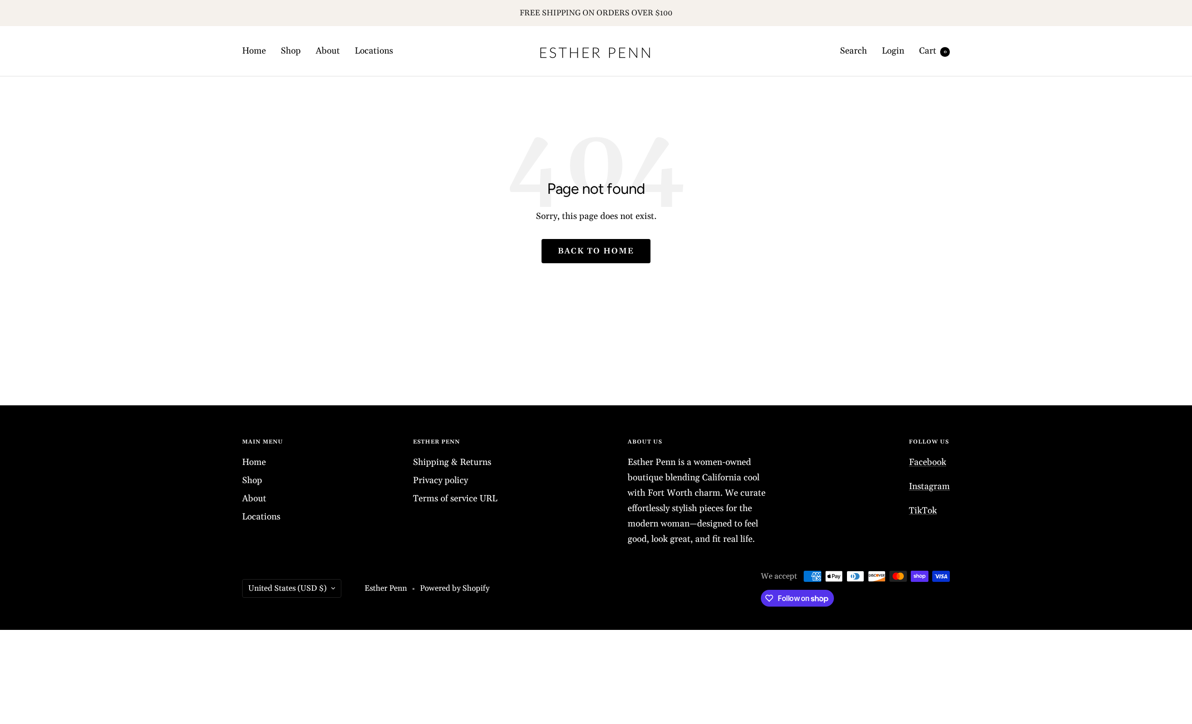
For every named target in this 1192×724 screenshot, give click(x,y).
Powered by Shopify (454, 588)
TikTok (923, 510)
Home (254, 50)
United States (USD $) (287, 588)
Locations (374, 50)
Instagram (929, 486)
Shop (291, 50)
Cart (933, 50)
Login (893, 50)
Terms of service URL (455, 498)
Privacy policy (440, 480)
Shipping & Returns (452, 462)
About (328, 50)
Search (853, 50)
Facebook (927, 462)
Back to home (596, 251)
